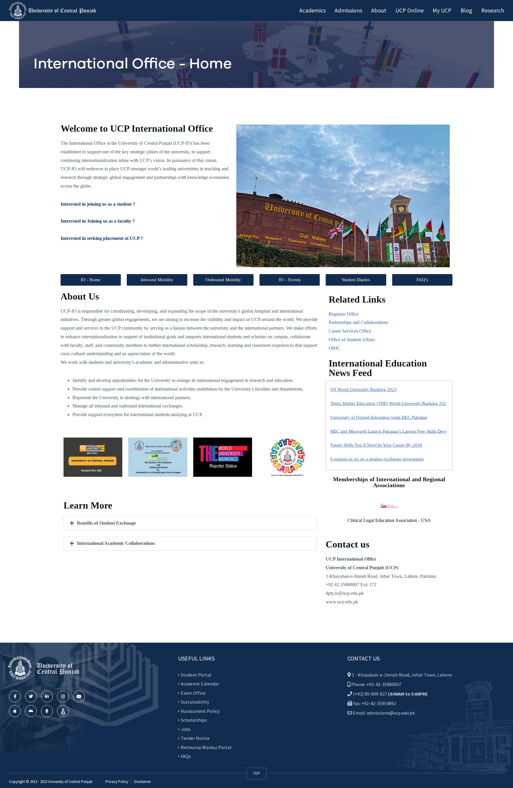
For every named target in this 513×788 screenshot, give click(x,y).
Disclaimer (142, 781)
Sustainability (195, 702)
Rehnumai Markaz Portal (206, 747)
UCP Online (409, 10)
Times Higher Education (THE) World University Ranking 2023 (389, 450)
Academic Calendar (200, 684)
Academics (312, 10)
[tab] (190, 523)
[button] (91, 280)
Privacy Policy (116, 781)
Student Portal (196, 675)
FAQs (186, 756)
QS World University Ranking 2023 (363, 436)
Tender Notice (195, 738)
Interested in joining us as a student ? (98, 204)
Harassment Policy (200, 711)
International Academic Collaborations (116, 543)
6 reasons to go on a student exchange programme (377, 422)
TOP (256, 773)
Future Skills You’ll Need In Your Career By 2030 (376, 408)
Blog (466, 10)
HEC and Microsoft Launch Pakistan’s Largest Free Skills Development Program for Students (416, 394)
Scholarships (194, 720)
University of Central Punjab (70, 781)
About (379, 10)
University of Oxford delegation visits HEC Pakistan (378, 381)
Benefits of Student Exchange (106, 523)
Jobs (186, 729)
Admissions (348, 10)
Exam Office (193, 693)
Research (492, 10)
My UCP (442, 10)
